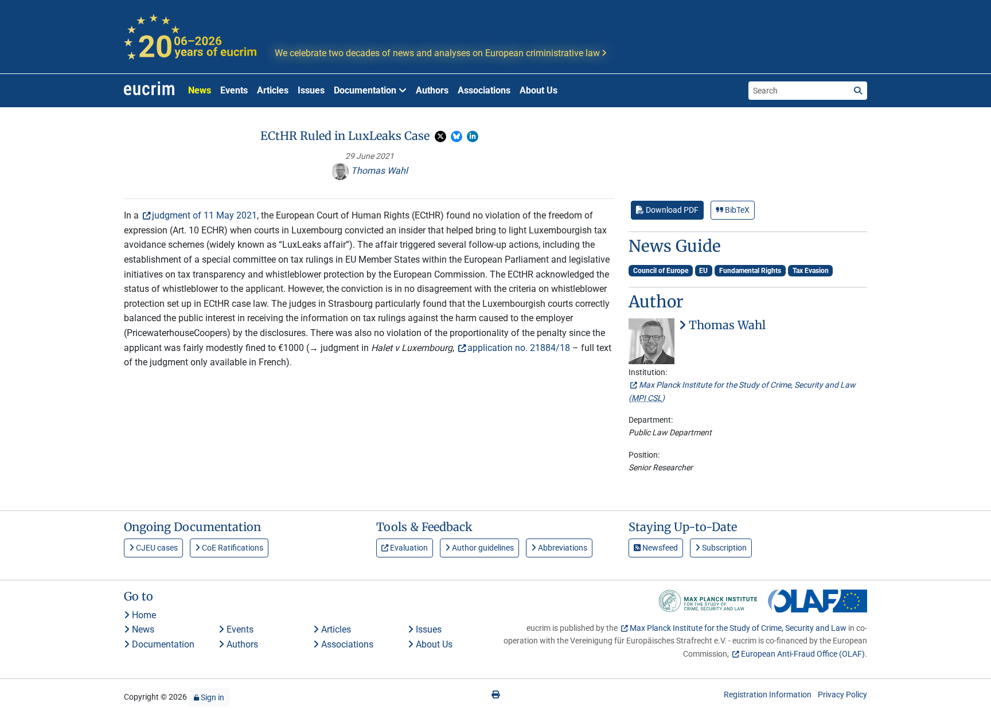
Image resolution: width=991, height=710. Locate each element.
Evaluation (408, 547)
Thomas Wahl (378, 170)
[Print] (495, 694)
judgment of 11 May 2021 (204, 215)
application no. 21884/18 (518, 347)
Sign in (211, 697)
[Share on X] (440, 136)
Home (143, 615)
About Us (538, 90)
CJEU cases (156, 547)
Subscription (723, 547)
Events (234, 90)
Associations (484, 90)
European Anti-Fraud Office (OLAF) (803, 653)
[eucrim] (149, 90)
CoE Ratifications (231, 547)
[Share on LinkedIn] (472, 136)
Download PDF (671, 209)
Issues (311, 90)
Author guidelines (482, 547)
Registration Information (767, 694)
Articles (272, 90)
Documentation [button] (366, 90)
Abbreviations (561, 547)
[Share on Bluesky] (456, 136)
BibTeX (736, 209)
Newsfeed (659, 547)
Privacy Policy (842, 694)
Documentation (162, 644)
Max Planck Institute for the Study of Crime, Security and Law (738, 628)
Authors (432, 90)
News (199, 90)
